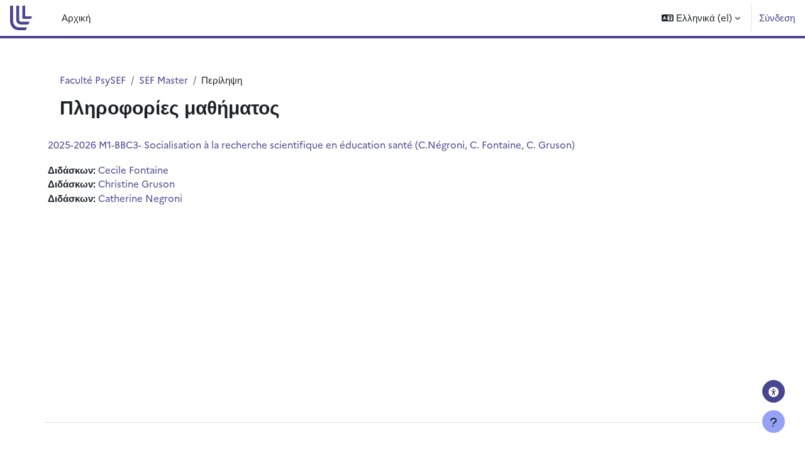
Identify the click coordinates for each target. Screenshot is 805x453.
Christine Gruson (136, 183)
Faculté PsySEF (93, 79)
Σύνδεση (777, 17)
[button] (700, 18)
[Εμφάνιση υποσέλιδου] (773, 421)
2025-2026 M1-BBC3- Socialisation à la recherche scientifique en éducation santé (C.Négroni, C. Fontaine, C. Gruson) (311, 144)
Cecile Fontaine (133, 169)
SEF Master (163, 79)
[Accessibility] (773, 391)
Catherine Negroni (140, 197)
